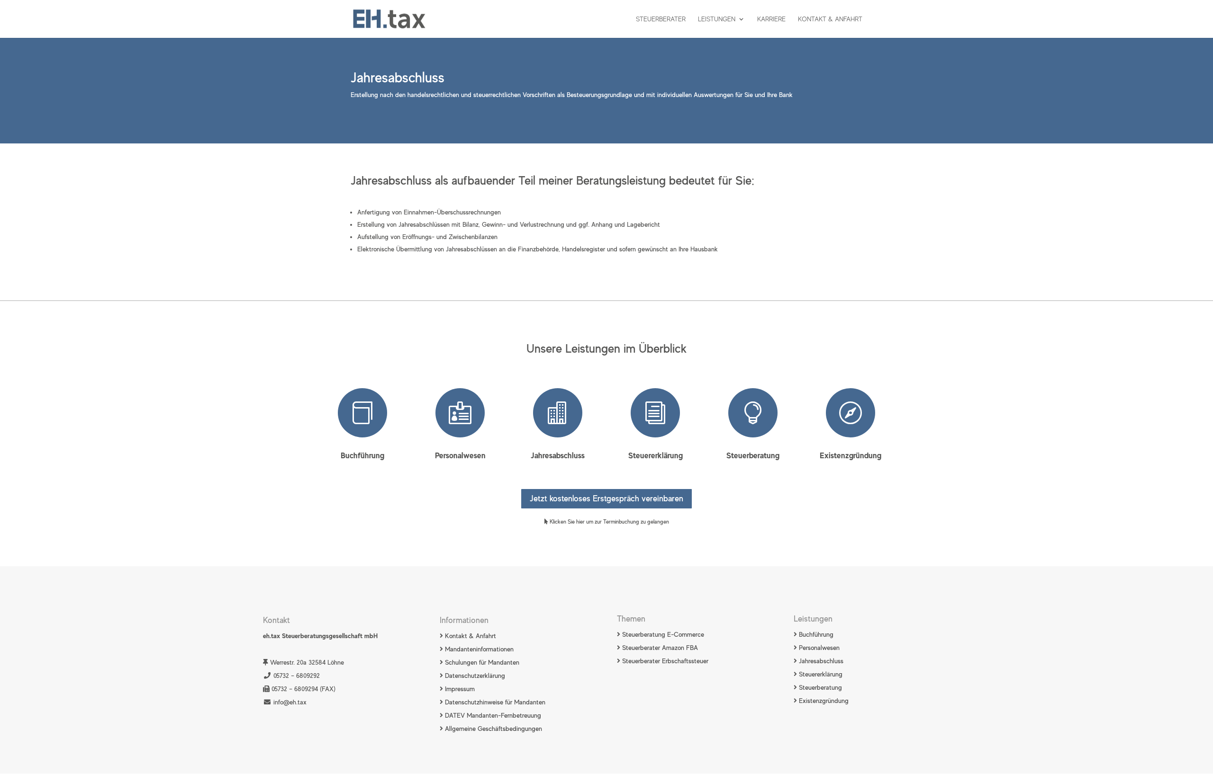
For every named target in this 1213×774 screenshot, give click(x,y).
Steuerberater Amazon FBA (659, 647)
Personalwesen (460, 455)
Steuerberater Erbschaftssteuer (664, 661)
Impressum (459, 689)
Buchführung (362, 455)
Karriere (771, 19)
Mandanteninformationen (479, 649)
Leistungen (716, 19)
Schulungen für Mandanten (482, 662)
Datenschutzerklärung (474, 675)
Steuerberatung (752, 455)
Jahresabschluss (558, 455)
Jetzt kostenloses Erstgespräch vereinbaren (606, 498)
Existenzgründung (850, 455)
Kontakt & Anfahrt (830, 19)
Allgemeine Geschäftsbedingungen (492, 728)
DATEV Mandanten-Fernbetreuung (492, 715)
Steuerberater (661, 19)
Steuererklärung (655, 455)
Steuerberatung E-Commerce (662, 634)
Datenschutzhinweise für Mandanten (495, 702)
